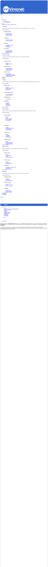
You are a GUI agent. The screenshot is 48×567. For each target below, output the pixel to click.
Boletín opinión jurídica (9, 185)
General (7, 178)
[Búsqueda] (11, 207)
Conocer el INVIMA (5, 83)
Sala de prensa (4, 193)
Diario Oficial (8, 190)
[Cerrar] (0, 203)
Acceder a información (5, 29)
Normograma (8, 179)
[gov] (13, 12)
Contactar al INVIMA (5, 58)
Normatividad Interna (9, 180)
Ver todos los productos (5, 112)
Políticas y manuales (9, 191)
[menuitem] (3, 23)
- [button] (0, 196)
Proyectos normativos (9, 184)
